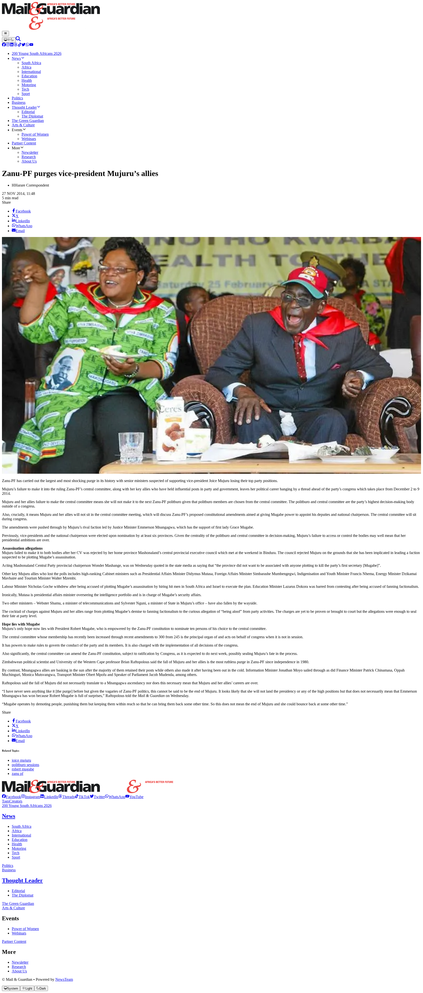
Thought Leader (22, 880)
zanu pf (17, 773)
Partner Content (14, 941)
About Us (19, 971)
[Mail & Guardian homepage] (211, 16)
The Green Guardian (18, 903)
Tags (5, 801)
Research (19, 967)
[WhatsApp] (27, 45)
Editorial (18, 891)
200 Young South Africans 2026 (27, 806)
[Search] (18, 40)
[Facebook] (4, 45)
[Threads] (16, 45)
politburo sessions (25, 765)
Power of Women (25, 929)
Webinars (19, 933)
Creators (15, 801)
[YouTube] (31, 45)
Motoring (19, 848)
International (21, 835)
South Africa (21, 826)
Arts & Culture (13, 908)
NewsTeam (64, 979)
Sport (16, 857)
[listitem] (11, 797)
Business (9, 870)
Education (19, 840)
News (8, 816)
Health (17, 844)
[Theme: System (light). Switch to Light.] (9, 40)
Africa (17, 831)
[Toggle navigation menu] (5, 33)
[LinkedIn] (12, 45)
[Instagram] (8, 45)
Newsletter (20, 962)
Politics (7, 865)
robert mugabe (23, 769)
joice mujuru (21, 760)
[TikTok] (20, 45)
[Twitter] (23, 45)
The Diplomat (22, 895)
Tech (15, 853)
